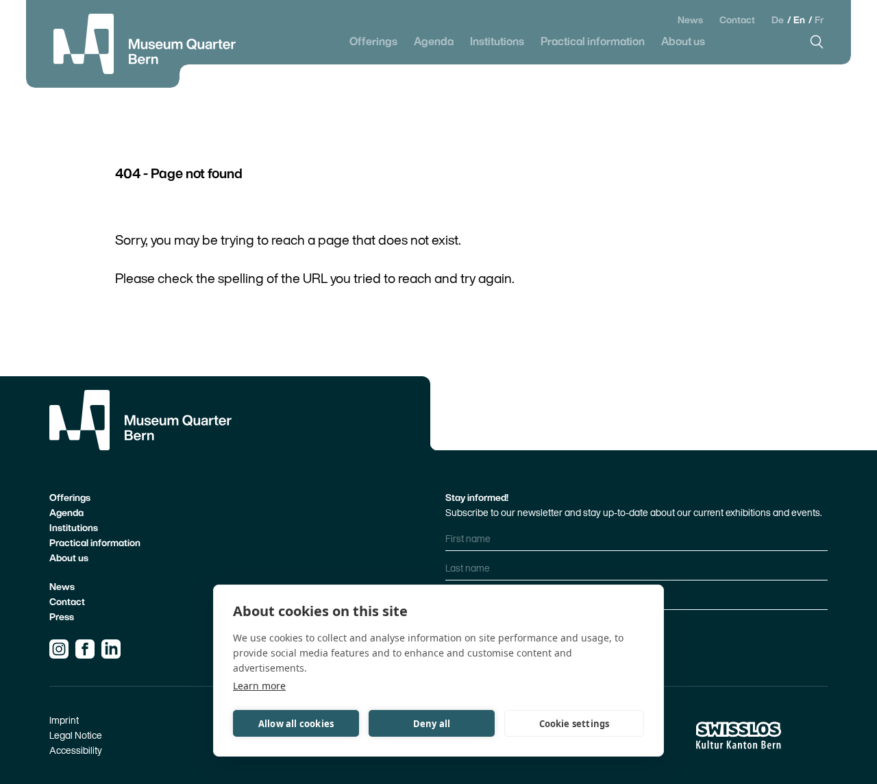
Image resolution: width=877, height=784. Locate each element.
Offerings (373, 41)
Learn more (259, 685)
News (690, 20)
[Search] (817, 42)
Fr (819, 19)
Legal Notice (75, 735)
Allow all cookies (296, 724)
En (800, 19)
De (778, 19)
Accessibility (75, 750)
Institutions (497, 41)
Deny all (432, 724)
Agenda (434, 41)
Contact (737, 20)
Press (61, 616)
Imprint (64, 720)
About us (683, 41)
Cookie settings (574, 724)
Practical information (593, 41)
